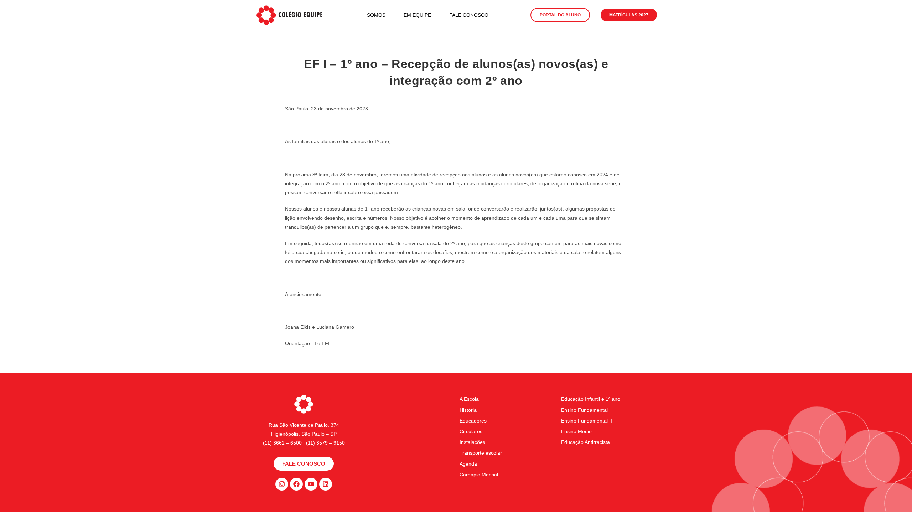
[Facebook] (296, 484)
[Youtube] (311, 484)
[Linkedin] (325, 484)
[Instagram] (281, 484)
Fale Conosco (468, 15)
